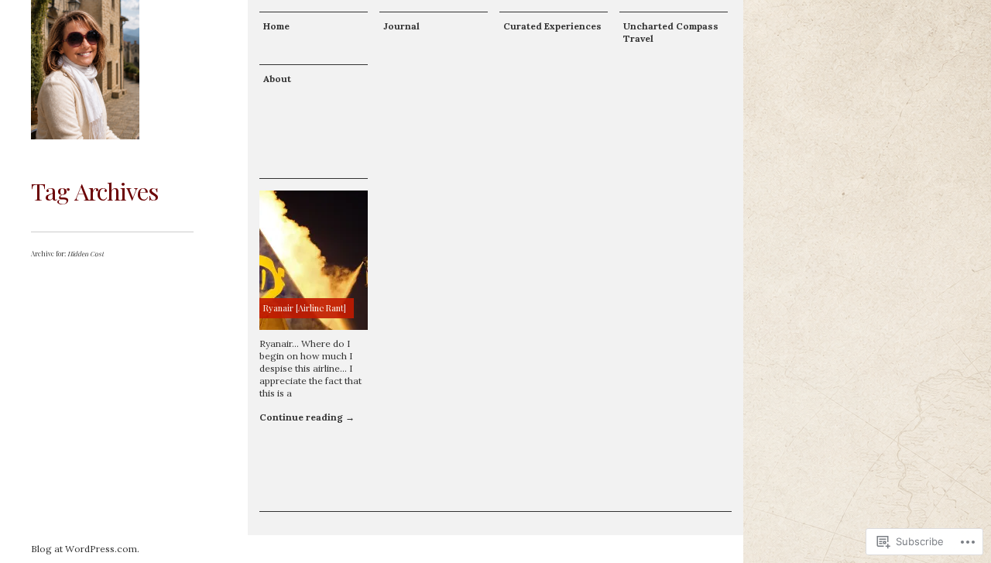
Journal (401, 26)
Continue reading (307, 417)
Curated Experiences (552, 26)
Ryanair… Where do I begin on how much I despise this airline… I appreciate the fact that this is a (310, 368)
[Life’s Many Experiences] (85, 69)
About (277, 78)
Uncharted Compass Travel (670, 32)
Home (276, 26)
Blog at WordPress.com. (85, 548)
